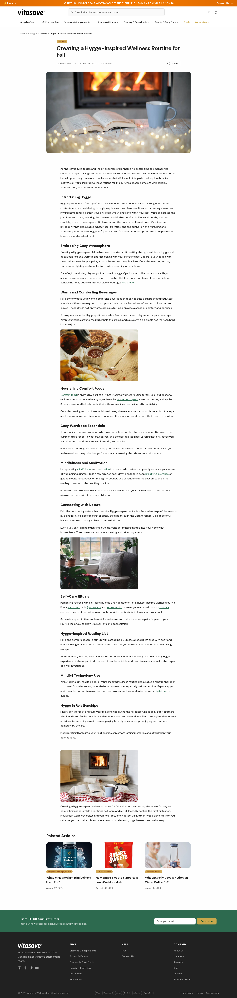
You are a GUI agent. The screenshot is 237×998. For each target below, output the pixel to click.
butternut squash (127, 399)
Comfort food (68, 395)
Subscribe (207, 921)
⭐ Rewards (10, 3)
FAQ (124, 950)
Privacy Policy (186, 993)
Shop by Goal (27, 22)
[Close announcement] (232, 3)
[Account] (209, 12)
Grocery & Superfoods (135, 22)
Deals (187, 22)
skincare (164, 607)
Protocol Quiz (52, 22)
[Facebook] (25, 968)
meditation (103, 469)
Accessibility (212, 993)
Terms (199, 993)
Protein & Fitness (107, 22)
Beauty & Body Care (165, 22)
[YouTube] (37, 968)
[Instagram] (19, 968)
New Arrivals (76, 979)
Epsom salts (94, 607)
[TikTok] (31, 968)
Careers (178, 973)
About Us (178, 950)
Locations (179, 956)
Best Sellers (76, 973)
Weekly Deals (202, 22)
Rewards (178, 962)
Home (23, 33)
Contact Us (223, 3)
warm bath (74, 607)
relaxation (128, 282)
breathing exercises (157, 474)
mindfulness (84, 469)
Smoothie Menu (182, 979)
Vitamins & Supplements (77, 22)
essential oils (114, 607)
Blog (32, 33)
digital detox (162, 691)
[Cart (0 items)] (216, 12)
